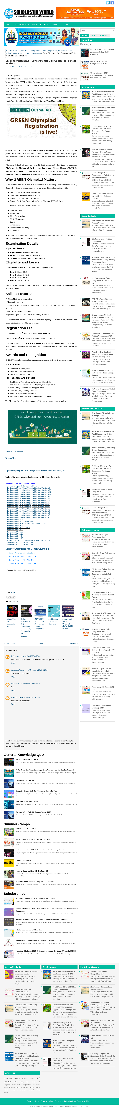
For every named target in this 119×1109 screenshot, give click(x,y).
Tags (93, 35)
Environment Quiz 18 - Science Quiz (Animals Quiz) (26, 523)
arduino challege (28, 1078)
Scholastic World (17, 670)
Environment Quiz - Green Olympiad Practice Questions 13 (29, 496)
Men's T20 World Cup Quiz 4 (27, 759)
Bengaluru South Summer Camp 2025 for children (35, 881)
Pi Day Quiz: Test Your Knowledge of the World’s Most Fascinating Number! (45, 770)
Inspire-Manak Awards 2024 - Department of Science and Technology (42, 919)
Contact (66, 24)
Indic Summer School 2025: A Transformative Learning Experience (41, 850)
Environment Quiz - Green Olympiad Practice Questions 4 (28, 507)
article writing (19, 1082)
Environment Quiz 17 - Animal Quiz (20, 521)
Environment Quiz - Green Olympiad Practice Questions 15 (29, 500)
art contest (16, 51)
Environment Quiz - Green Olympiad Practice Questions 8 (28, 515)
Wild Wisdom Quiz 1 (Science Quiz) (20, 542)
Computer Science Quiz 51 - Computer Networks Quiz (36, 791)
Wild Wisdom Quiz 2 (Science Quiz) (20, 544)
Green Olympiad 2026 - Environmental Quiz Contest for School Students (40, 62)
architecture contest (12, 1078)
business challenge (15, 1087)
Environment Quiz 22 (15, 532)
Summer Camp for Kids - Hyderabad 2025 (32, 871)
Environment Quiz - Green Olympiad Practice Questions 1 (28, 488)
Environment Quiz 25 (15, 538)
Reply (13, 663)
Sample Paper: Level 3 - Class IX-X (22, 560)
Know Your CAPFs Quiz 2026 (103, 613)
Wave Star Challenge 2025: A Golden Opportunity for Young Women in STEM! (46, 951)
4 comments (28, 67)
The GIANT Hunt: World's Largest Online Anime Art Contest (102, 196)
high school (52, 51)
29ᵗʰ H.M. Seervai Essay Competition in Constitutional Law (103, 280)
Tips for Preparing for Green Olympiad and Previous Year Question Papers (35, 471)
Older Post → (74, 643)
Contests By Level (21, 24)
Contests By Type (40, 24)
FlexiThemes (38, 1106)
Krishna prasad (17, 697)
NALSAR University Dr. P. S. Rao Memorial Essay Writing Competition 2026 (103, 259)
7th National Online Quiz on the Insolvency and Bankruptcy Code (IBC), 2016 (27, 1056)
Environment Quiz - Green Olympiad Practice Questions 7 (28, 513)
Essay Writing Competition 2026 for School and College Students (103, 372)
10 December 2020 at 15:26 (30, 684)
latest (70, 51)
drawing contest (34, 51)
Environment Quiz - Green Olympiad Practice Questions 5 (28, 509)
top (28, 53)
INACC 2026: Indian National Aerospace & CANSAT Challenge (102, 52)
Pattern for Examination (14, 452)
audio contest (30, 1082)
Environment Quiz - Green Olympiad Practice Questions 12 (29, 494)
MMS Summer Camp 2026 (26, 829)
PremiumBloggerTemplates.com (68, 1106)
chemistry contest (15, 1090)
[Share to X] (12, 597)
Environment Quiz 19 (15, 526)
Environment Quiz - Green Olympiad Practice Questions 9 (28, 517)
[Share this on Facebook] (12, 592)
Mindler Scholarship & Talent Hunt (29, 930)
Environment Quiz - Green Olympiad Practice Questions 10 (29, 490)
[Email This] (8, 597)
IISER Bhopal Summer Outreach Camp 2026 (33, 839)
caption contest (28, 1087)
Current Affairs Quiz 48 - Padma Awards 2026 (33, 812)
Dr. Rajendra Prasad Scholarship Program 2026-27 (35, 898)
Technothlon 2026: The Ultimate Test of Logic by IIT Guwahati (103, 650)
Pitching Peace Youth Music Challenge (53, 621)
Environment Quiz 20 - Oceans (18, 528)
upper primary (36, 53)
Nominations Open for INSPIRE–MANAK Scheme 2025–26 (38, 940)
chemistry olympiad (28, 1090)
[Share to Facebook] (14, 597)
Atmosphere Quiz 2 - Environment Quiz (22, 486)
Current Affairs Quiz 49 (25, 780)
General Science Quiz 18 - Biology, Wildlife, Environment (28, 540)
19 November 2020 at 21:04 (38, 670)
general (44, 51)
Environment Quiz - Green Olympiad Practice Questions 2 (28, 503)
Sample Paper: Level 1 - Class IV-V (22, 553)
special (22, 53)
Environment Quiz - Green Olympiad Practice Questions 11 (29, 492)
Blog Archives (103, 35)
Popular (84, 35)
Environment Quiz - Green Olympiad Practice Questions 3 (28, 505)
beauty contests (17, 1085)
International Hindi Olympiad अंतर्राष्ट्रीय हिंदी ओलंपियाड (67, 624)
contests (24, 51)
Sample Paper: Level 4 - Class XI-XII (22, 564)
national (9, 53)
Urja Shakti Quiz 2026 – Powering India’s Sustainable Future (103, 594)
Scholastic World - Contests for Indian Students (58, 1101)
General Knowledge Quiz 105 (27, 801)
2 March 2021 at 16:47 (32, 697)
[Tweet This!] (14, 592)
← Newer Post (9, 643)
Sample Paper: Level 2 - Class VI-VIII (23, 556)
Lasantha (56, 1106)
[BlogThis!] (10, 597)
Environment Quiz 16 (15, 519)
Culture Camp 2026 (23, 860)
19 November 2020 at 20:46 (30, 656)
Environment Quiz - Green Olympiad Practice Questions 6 (28, 511)
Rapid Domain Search (83, 1106)
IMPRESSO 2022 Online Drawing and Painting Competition (39, 624)
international (62, 51)
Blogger (89, 1101)
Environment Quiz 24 (15, 536)
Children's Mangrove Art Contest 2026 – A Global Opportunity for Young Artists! (65, 1007)
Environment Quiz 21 (15, 530)
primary (16, 53)
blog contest (27, 1085)
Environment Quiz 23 (15, 534)
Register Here (10, 458)
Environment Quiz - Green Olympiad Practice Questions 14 (29, 498)
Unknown (15, 656)
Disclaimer (55, 24)
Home (7, 24)
